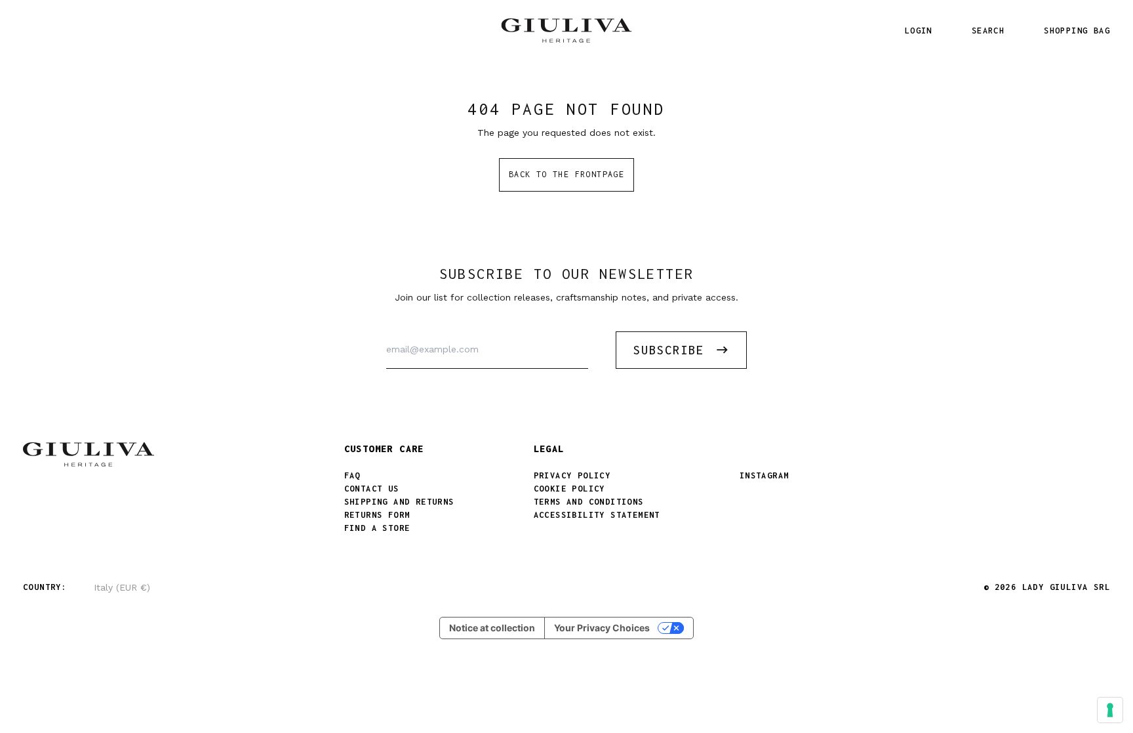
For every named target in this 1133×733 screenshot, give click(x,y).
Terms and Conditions (589, 502)
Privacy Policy (572, 475)
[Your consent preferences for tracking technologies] (1110, 710)
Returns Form (377, 515)
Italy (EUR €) (122, 587)
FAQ (352, 475)
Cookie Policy (569, 488)
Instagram (764, 475)
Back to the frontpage (566, 174)
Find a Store (377, 528)
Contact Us (371, 488)
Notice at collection (492, 627)
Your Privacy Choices (602, 627)
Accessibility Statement (597, 515)
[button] (988, 30)
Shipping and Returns (399, 502)
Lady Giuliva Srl (1066, 587)
